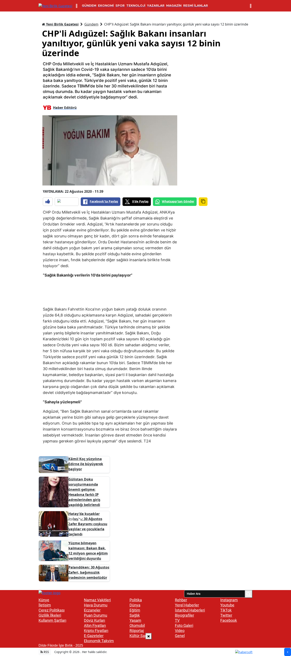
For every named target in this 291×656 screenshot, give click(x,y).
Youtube (227, 605)
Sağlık (135, 615)
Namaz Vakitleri (97, 600)
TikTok (226, 610)
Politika (136, 600)
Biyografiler (184, 615)
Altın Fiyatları (95, 625)
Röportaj (137, 630)
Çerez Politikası (52, 610)
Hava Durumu (95, 605)
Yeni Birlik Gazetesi (62, 24)
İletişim (45, 605)
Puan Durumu (95, 615)
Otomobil (137, 625)
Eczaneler (92, 610)
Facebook (228, 620)
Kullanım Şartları (52, 620)
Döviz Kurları (94, 620)
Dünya (135, 605)
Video (179, 630)
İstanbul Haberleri (190, 610)
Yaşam (135, 620)
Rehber (181, 600)
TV (177, 620)
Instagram (229, 600)
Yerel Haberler (187, 605)
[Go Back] (287, 652)
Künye (44, 600)
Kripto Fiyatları (96, 630)
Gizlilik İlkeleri (50, 615)
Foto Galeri (184, 625)
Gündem (91, 24)
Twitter (226, 615)
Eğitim (135, 610)
